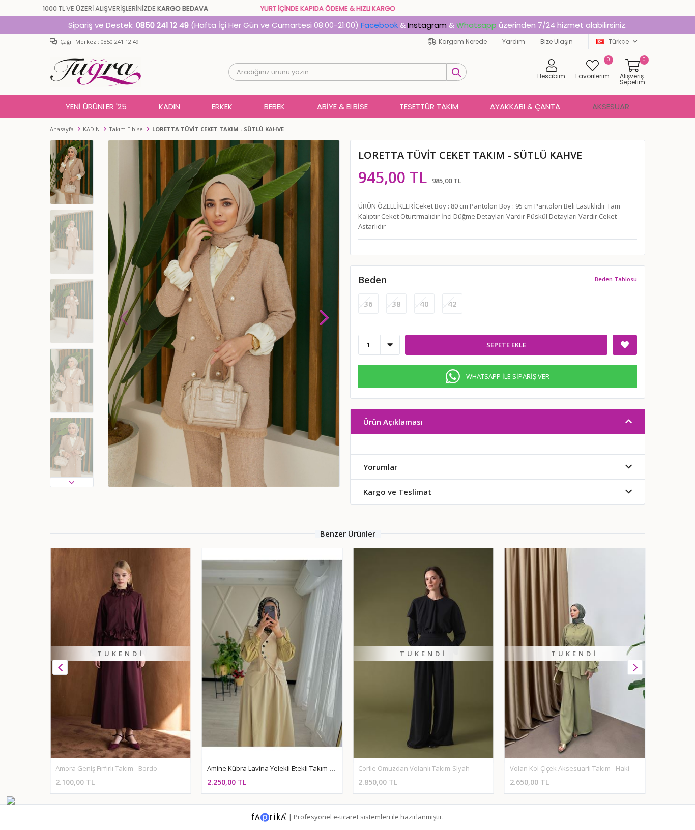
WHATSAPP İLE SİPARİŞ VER (507, 376)
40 (424, 304)
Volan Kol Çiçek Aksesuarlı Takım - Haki (418, 768)
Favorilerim (592, 69)
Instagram (427, 25)
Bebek (274, 106)
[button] (72, 482)
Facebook (379, 25)
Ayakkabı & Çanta (525, 106)
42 (452, 304)
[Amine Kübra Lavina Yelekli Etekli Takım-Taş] (120, 653)
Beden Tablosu (616, 279)
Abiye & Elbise (342, 106)
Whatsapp (476, 25)
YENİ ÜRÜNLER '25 (96, 106)
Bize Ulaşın (556, 41)
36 (368, 304)
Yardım (513, 41)
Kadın (169, 106)
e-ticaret (346, 816)
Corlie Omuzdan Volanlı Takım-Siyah (262, 768)
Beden (372, 280)
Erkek (222, 106)
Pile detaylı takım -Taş (544, 768)
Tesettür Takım (428, 106)
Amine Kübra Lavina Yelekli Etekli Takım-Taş (122, 768)
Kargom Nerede (463, 41)
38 (396, 304)
